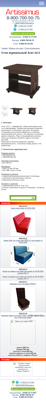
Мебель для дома (16, 48)
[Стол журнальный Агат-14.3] (5, 111)
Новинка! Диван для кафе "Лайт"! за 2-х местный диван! (23, 316)
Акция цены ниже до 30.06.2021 (23, 208)
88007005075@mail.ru (24, 23)
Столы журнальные (32, 48)
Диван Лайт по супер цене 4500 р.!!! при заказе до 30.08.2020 (23, 241)
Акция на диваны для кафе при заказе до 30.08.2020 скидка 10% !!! (23, 272)
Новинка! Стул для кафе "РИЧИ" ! (23, 284)
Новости (5, 203)
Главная (4, 48)
